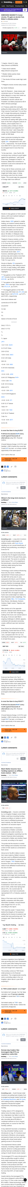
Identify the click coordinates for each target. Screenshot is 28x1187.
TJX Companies (20, 599)
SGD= (3, 397)
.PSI (13, 263)
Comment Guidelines (6, 491)
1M (9, 195)
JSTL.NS (21, 292)
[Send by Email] (15, 466)
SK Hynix (22, 1099)
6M (12, 195)
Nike (12, 599)
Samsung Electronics (9, 1099)
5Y (17, 195)
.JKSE (7, 284)
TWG (13, 861)
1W (6, 195)
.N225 (10, 345)
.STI (10, 400)
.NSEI (12, 221)
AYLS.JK (7, 286)
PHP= (17, 377)
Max (20, 195)
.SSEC (11, 355)
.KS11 (11, 390)
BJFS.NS (15, 294)
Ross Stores (19, 543)
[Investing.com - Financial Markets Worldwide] (9, 2)
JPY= (3, 342)
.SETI (18, 252)
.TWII (10, 410)
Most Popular (10, 6)
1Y (14, 195)
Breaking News (19, 6)
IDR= (7, 141)
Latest (3, 6)
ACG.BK (3, 279)
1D (3, 195)
